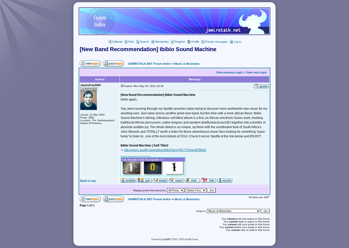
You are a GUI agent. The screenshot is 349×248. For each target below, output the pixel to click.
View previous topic (229, 72)
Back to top (88, 180)
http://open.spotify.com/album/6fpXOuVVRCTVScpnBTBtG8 (165, 150)
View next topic (256, 72)
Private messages (216, 41)
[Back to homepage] (174, 33)
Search (144, 41)
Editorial (117, 41)
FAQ (131, 41)
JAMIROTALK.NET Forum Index (149, 63)
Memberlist (162, 41)
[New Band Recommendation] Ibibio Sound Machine (148, 49)
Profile (195, 41)
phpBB (166, 239)
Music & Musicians (187, 63)
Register (180, 41)
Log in (237, 41)
